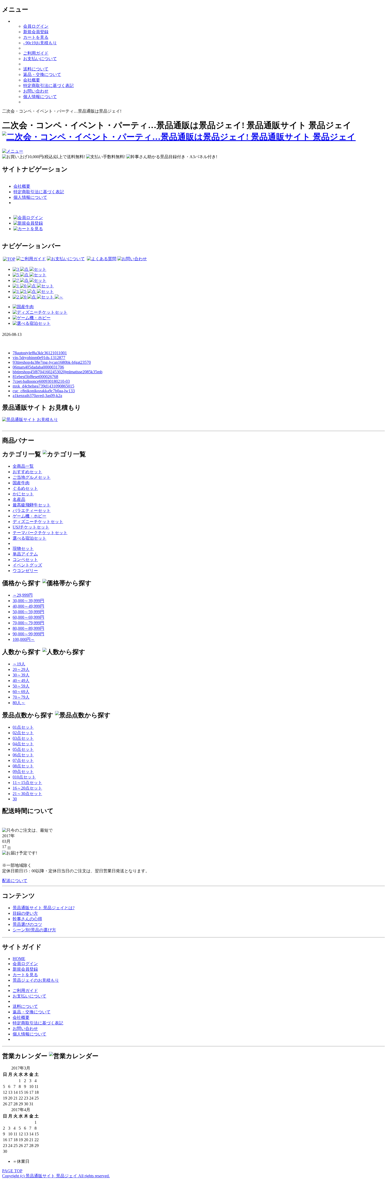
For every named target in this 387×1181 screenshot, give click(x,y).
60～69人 (21, 691)
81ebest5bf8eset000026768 (35, 376)
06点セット (23, 755)
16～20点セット (27, 788)
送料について (35, 69)
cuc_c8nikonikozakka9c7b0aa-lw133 (44, 391)
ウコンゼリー (25, 570)
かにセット (23, 494)
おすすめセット (27, 472)
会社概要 (31, 80)
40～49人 (21, 680)
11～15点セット (27, 782)
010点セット (24, 777)
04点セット (23, 744)
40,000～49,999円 (28, 606)
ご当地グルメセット (32, 477)
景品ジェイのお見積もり (36, 980)
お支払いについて (40, 58)
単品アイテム (25, 554)
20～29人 (21, 669)
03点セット (23, 738)
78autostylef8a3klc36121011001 (40, 353)
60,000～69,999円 (28, 617)
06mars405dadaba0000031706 (38, 367)
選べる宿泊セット (29, 538)
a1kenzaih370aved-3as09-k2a (37, 395)
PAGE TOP (12, 1171)
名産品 (19, 499)
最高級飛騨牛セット (32, 505)
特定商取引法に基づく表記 (48, 85)
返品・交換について (42, 74)
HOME (19, 958)
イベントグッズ (27, 565)
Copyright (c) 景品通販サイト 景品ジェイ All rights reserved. (56, 1176)
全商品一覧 (23, 466)
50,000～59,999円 (28, 611)
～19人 (19, 664)
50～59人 (21, 686)
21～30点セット (27, 793)
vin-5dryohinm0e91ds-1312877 (39, 357)
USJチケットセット (31, 527)
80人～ (19, 702)
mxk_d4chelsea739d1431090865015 (43, 386)
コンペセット (25, 559)
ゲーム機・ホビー (29, 516)
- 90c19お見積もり (40, 43)
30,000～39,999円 (28, 600)
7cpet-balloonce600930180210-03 (41, 381)
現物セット (23, 548)
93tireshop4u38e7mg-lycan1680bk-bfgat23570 (52, 362)
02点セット (23, 732)
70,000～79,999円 (28, 623)
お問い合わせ (35, 91)
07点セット (23, 760)
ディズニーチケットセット (38, 521)
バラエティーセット (32, 510)
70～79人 (21, 697)
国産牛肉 (21, 483)
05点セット (23, 749)
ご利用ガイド (35, 53)
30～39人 (21, 675)
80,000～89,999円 (28, 628)
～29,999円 (23, 595)
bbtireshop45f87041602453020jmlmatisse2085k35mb (57, 372)
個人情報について (40, 96)
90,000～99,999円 (28, 634)
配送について (14, 880)
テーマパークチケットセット (40, 532)
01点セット (23, 727)
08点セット (23, 766)
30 (15, 799)
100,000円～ (24, 639)
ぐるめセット (25, 488)
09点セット (23, 771)
